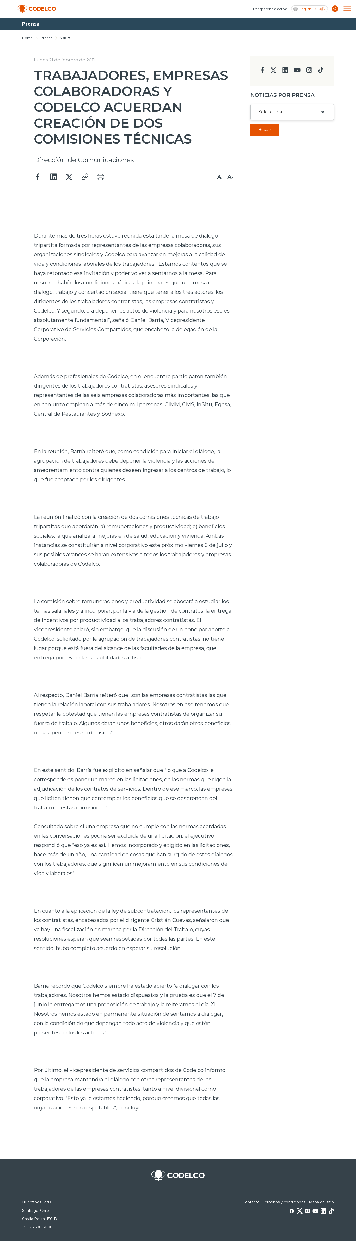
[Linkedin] (53, 177)
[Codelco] (36, 9)
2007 (65, 38)
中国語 (320, 9)
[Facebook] (38, 177)
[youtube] (297, 71)
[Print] (100, 177)
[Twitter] (69, 177)
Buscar (265, 129)
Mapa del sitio (321, 1202)
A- (230, 176)
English (305, 9)
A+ (221, 176)
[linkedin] (285, 71)
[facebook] (262, 71)
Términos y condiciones (284, 1202)
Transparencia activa (270, 9)
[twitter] (273, 72)
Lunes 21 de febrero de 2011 (64, 60)
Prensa (46, 38)
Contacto (251, 1202)
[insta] (309, 71)
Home (27, 38)
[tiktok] (320, 71)
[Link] (85, 177)
